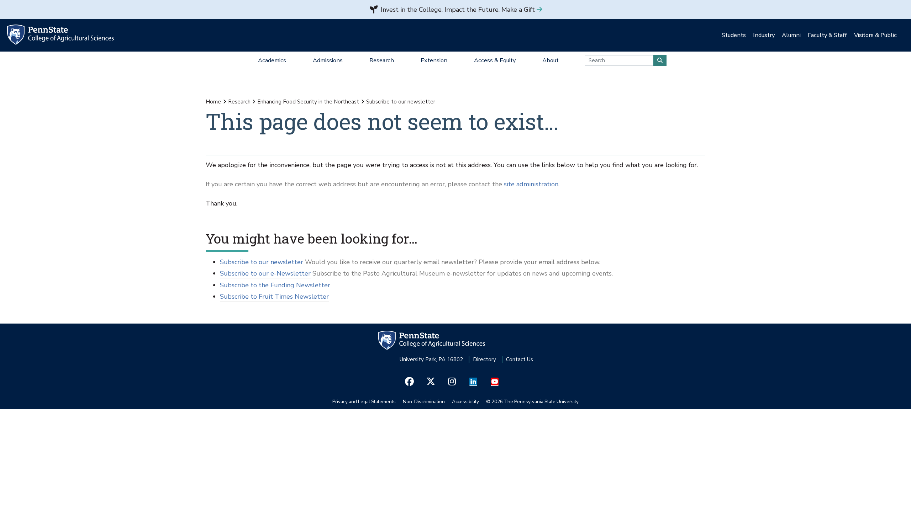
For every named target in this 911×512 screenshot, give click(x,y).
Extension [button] (434, 60)
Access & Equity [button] (495, 60)
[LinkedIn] (473, 382)
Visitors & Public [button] (875, 35)
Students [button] (734, 35)
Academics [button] (272, 60)
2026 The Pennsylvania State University (532, 401)
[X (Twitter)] (431, 382)
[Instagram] (452, 382)
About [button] (550, 60)
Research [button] (381, 60)
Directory (484, 359)
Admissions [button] (328, 60)
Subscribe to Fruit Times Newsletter (274, 296)
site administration (531, 184)
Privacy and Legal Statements (364, 401)
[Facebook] (409, 382)
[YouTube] (495, 382)
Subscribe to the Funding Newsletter (275, 285)
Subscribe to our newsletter (261, 262)
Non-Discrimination (424, 401)
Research (239, 101)
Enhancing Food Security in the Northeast (308, 101)
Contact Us (519, 359)
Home (213, 101)
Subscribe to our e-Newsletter (265, 273)
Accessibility (465, 401)
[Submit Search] (660, 60)
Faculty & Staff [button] (827, 35)
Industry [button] (764, 35)
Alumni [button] (791, 35)
